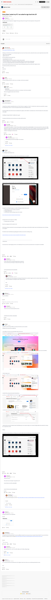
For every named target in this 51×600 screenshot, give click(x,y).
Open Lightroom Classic (45, 7)
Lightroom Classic (11, 4)
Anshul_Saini (7, 47)
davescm (9, 275)
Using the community (16, 598)
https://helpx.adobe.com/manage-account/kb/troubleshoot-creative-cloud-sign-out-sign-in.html (31, 497)
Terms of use (21, 598)
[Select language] (38, 2)
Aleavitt (6, 77)
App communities (6, 4)
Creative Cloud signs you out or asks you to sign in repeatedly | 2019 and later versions (14, 234)
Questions (15, 4)
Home (2, 4)
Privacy (25, 598)
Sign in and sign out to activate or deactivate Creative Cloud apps (11, 214)
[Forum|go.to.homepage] (7, 2)
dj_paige (7, 86)
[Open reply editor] (25, 39)
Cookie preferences (28, 598)
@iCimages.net (5, 50)
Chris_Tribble (8, 124)
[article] (25, 60)
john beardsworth (7, 100)
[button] (1, 2)
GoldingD (6, 150)
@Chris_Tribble (12, 50)
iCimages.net (8, 258)
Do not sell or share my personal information (37, 598)
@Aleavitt (9, 50)
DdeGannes (6, 293)
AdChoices (46, 598)
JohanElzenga (7, 532)
